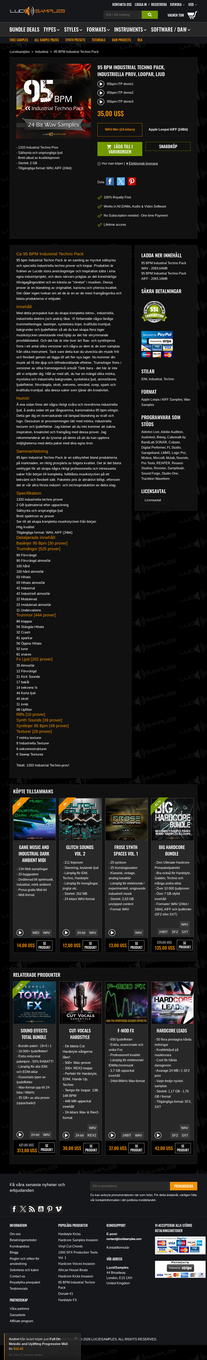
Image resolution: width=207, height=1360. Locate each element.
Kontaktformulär (118, 1247)
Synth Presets (75, 39)
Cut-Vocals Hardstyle (80, 1033)
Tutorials (99, 39)
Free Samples (19, 39)
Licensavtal (153, 500)
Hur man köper (112, 163)
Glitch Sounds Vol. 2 (80, 850)
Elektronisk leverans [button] (142, 163)
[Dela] (110, 181)
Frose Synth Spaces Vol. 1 (126, 850)
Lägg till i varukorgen (115, 149)
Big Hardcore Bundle (172, 850)
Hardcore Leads (172, 1030)
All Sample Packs (47, 39)
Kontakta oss (122, 4)
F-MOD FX (126, 1030)
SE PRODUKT (44, 945)
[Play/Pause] (20, 932)
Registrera (159, 4)
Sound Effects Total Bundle (34, 1033)
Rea (139, 39)
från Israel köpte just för (38, 1339)
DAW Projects (121, 39)
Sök (150, 15)
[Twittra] (121, 181)
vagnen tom (176, 15)
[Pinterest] (132, 181)
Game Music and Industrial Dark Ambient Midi (34, 853)
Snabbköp (168, 146)
